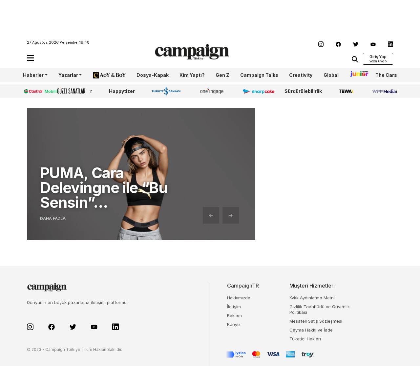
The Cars (386, 75)
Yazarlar (68, 75)
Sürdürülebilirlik (303, 91)
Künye (233, 324)
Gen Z (222, 75)
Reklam (234, 315)
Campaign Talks (259, 75)
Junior (357, 75)
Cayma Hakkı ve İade (311, 330)
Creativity (300, 75)
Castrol (32, 91)
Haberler (33, 75)
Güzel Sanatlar (74, 91)
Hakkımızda (238, 297)
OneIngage (213, 91)
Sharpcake (255, 91)
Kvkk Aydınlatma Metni (312, 297)
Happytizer (122, 91)
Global (331, 75)
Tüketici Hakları (305, 338)
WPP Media (383, 91)
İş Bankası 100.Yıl (167, 91)
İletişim (234, 306)
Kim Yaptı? (192, 75)
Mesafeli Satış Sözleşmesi (315, 321)
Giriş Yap (378, 56)
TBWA (346, 91)
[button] (30, 58)
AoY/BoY (103, 75)
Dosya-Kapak (152, 75)
